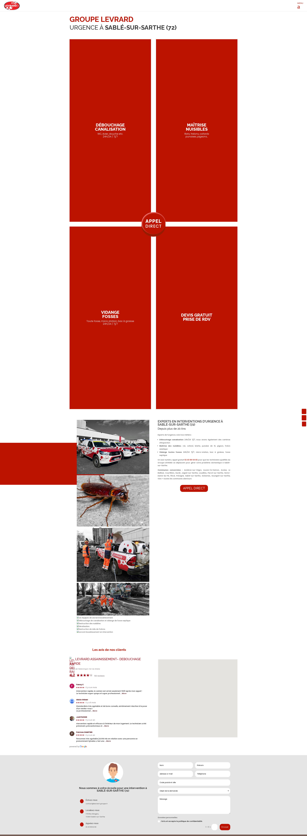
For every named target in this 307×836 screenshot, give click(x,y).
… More (123, 693)
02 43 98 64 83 (191, 460)
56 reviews (99, 675)
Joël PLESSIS (81, 717)
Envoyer (225, 827)
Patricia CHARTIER (84, 732)
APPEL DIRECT (194, 488)
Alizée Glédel (82, 700)
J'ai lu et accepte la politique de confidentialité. (182, 821)
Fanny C (80, 685)
